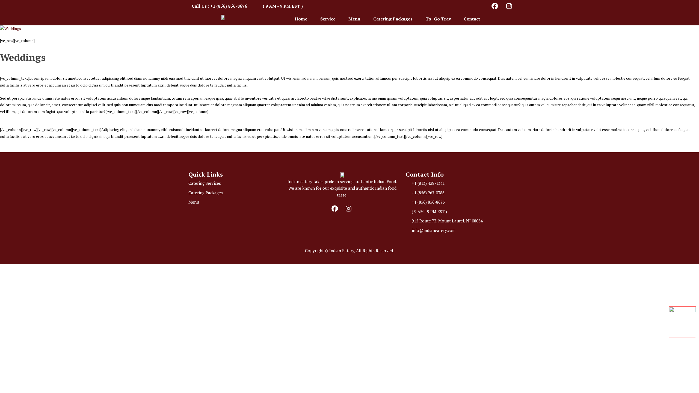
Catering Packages (393, 19)
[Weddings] (349, 28)
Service (328, 19)
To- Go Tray (438, 19)
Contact (472, 19)
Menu (354, 19)
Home (301, 19)
